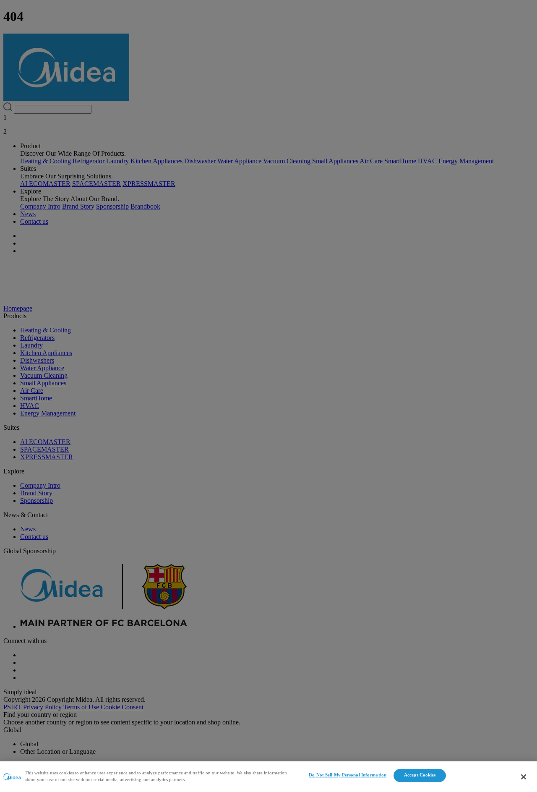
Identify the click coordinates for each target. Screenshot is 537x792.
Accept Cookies (420, 775)
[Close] (523, 777)
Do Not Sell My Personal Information (347, 775)
